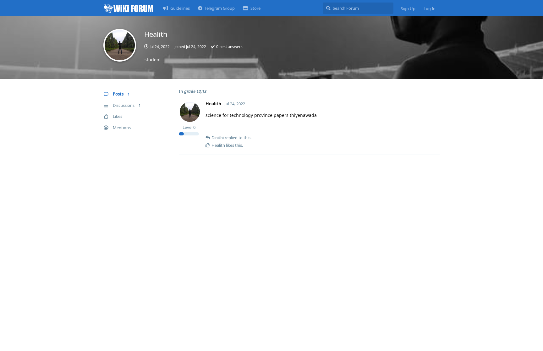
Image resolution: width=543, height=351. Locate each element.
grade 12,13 (195, 91)
